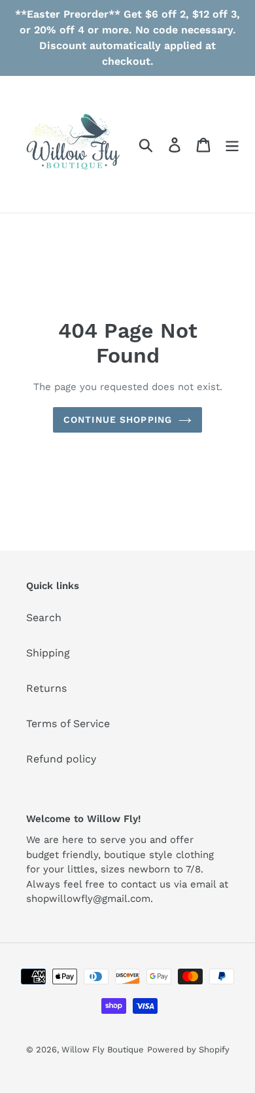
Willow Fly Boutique (102, 1049)
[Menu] (232, 144)
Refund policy (61, 759)
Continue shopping (117, 419)
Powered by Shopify (188, 1049)
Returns (46, 688)
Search (43, 617)
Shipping (48, 653)
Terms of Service (68, 723)
